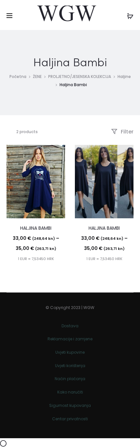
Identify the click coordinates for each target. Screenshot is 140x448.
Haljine (124, 76)
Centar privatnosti (70, 419)
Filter (126, 131)
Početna (17, 76)
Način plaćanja (70, 378)
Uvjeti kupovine (70, 352)
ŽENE (37, 76)
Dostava (70, 326)
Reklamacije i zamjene (70, 339)
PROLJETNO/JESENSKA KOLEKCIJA (79, 76)
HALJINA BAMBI (35, 228)
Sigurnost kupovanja (70, 405)
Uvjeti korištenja (70, 365)
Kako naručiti (70, 392)
